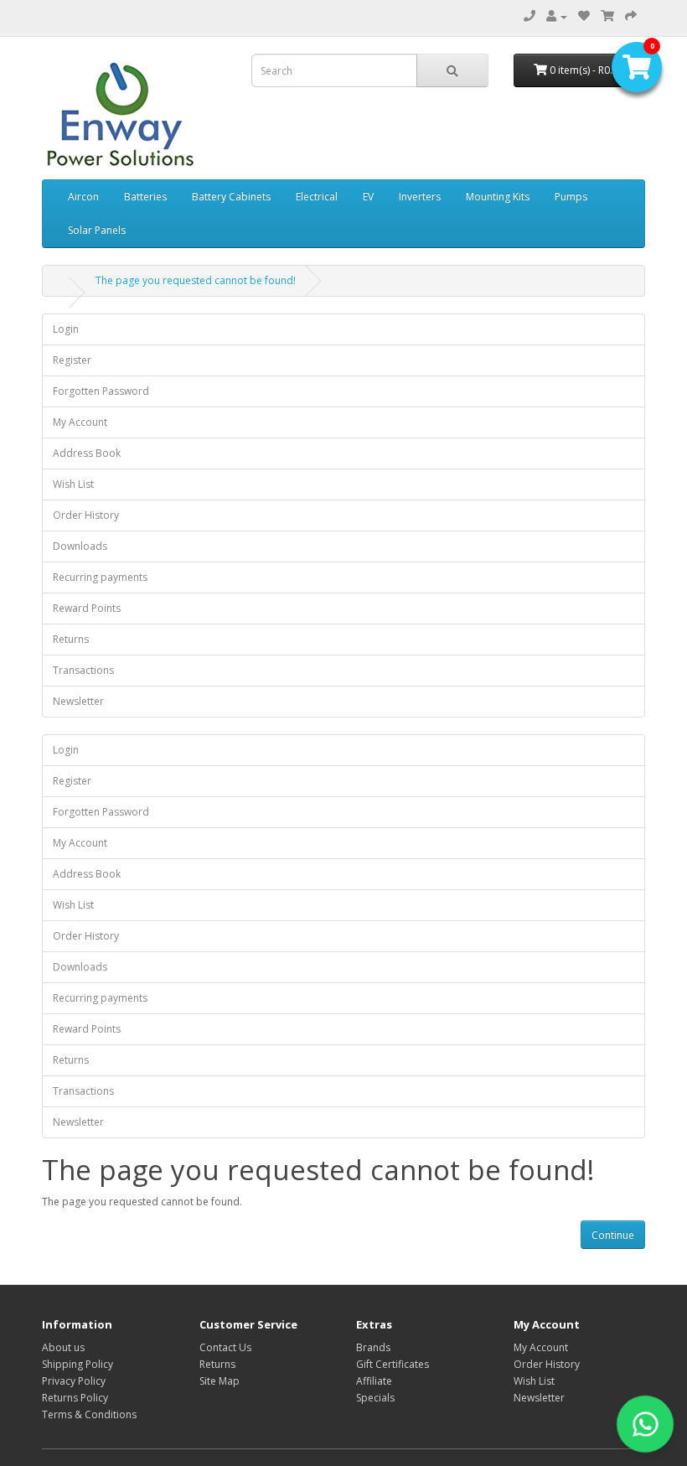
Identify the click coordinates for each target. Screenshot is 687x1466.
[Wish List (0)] (584, 16)
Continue (612, 1235)
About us (63, 1347)
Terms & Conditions (89, 1414)
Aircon (83, 196)
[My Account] (556, 16)
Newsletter (78, 701)
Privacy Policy (74, 1381)
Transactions (83, 670)
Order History (86, 515)
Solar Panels (97, 230)
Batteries (145, 196)
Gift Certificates (392, 1364)
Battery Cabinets (231, 196)
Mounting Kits (497, 196)
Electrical (317, 196)
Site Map (219, 1381)
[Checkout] (631, 16)
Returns (71, 639)
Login (66, 329)
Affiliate (374, 1381)
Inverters (420, 196)
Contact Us (225, 1347)
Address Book (87, 453)
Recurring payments (100, 577)
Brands (373, 1347)
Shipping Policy (77, 1364)
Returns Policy (75, 1398)
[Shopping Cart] (607, 16)
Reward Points (87, 608)
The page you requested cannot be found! (196, 280)
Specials (375, 1398)
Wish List (73, 484)
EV (368, 196)
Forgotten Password (101, 391)
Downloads (80, 546)
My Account (80, 422)
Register (72, 360)
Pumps (571, 196)
